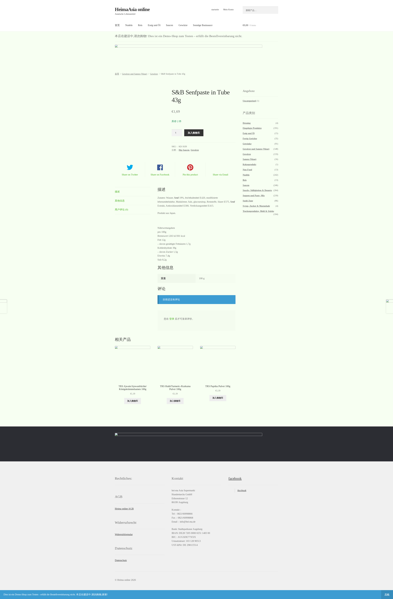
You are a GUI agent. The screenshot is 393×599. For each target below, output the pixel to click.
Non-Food (247, 170)
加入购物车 (194, 132)
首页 (117, 25)
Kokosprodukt (249, 164)
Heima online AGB (124, 508)
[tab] (132, 191)
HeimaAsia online (132, 9)
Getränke (247, 144)
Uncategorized (249, 101)
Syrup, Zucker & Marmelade (256, 206)
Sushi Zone (248, 201)
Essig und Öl (154, 25)
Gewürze (183, 25)
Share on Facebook (160, 174)
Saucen (169, 25)
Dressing (247, 123)
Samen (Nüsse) (249, 159)
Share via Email (220, 174)
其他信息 (120, 200)
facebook (235, 478)
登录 (171, 319)
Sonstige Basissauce (202, 25)
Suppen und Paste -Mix (254, 195)
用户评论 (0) (121, 209)
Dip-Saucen (184, 150)
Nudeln (128, 25)
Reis (140, 25)
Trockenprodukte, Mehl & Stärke (258, 211)
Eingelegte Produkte (252, 128)
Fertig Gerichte (250, 138)
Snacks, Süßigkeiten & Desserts (257, 190)
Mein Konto (228, 9)
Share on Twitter (130, 174)
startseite (215, 9)
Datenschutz (121, 560)
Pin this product (190, 174)
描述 (117, 191)
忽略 (387, 594)
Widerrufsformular (124, 534)
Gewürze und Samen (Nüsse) (134, 74)
